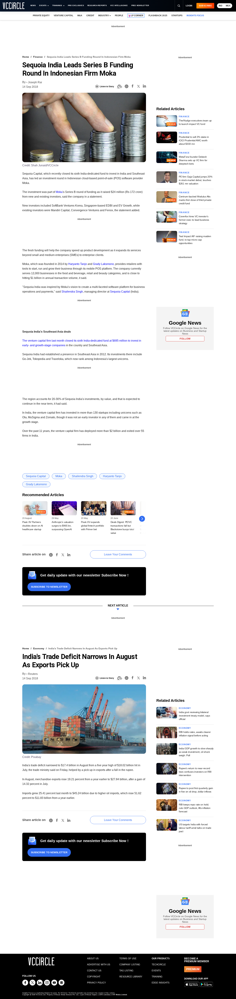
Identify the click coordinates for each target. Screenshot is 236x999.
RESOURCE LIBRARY (130, 976)
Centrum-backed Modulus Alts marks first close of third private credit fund (195, 200)
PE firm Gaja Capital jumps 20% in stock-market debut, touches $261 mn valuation (195, 180)
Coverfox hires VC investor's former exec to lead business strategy (194, 220)
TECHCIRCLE (159, 964)
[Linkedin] (144, 86)
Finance (38, 56)
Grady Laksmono (103, 263)
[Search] (179, 5)
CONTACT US (94, 970)
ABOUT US (93, 958)
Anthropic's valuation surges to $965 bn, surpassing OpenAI (62, 526)
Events (42, 5)
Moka (59, 191)
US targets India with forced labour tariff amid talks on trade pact (195, 828)
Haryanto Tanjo (77, 263)
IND (220, 5)
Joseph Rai (35, 82)
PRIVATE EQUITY (41, 15)
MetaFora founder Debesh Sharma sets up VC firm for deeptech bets (193, 160)
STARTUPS (176, 15)
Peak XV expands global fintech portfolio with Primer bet (92, 526)
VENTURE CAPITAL (63, 15)
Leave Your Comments (118, 554)
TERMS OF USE (127, 958)
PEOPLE (119, 15)
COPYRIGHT (93, 976)
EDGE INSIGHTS (160, 982)
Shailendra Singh (72, 291)
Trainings (57, 5)
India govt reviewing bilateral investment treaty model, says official (194, 715)
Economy (38, 648)
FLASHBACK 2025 (158, 15)
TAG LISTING (126, 970)
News (33, 5)
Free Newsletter (140, 5)
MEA (228, 5)
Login (189, 5)
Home (25, 56)
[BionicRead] (119, 86)
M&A (79, 15)
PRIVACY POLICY (96, 982)
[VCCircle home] (13, 5)
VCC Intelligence (119, 5)
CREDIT (90, 15)
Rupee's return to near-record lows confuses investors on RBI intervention (195, 772)
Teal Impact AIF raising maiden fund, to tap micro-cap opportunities (195, 240)
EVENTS (156, 970)
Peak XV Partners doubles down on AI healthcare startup (32, 526)
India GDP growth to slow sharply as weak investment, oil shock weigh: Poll (196, 752)
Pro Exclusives (76, 5)
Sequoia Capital (120, 291)
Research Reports (97, 5)
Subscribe (205, 5)
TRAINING (157, 976)
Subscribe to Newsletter (49, 586)
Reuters (33, 673)
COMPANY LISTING (129, 964)
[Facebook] (132, 86)
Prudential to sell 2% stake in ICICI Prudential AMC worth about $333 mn (194, 140)
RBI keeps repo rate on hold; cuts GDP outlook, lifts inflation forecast (194, 808)
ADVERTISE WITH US (98, 964)
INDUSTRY (103, 15)
